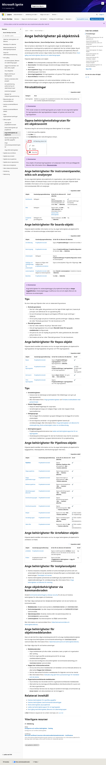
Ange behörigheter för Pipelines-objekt (92, 54)
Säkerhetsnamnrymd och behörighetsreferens (64, 642)
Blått (31, 30)
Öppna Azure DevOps (97, 19)
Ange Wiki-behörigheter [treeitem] (11, 150)
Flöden (27, 557)
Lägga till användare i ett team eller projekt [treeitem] (12, 67)
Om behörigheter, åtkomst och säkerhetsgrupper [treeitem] (12, 61)
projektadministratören (41, 266)
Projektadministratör (41, 242)
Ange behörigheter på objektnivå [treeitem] (11, 134)
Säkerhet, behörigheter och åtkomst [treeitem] (11, 40)
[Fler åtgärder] (79, 30)
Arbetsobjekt (29, 256)
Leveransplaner (30, 271)
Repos (27, 360)
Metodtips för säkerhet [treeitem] (9, 44)
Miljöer (27, 513)
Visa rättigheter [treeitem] (9, 71)
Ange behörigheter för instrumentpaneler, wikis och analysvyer (94, 42)
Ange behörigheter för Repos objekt (94, 50)
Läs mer (61, 713)
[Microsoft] (3, 14)
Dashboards (29, 199)
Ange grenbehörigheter (51, 400)
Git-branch (28, 375)
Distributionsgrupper (31, 497)
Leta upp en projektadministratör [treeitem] (10, 123)
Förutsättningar (90, 34)
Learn (26, 30)
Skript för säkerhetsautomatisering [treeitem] (10, 53)
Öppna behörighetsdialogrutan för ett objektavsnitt (94, 37)
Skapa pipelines (30, 471)
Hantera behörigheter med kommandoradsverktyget (44, 702)
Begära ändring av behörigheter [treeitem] (10, 75)
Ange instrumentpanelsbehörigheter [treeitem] (12, 145)
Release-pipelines (30, 484)
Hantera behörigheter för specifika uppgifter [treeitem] (12, 139)
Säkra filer (28, 524)
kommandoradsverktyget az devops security (44, 595)
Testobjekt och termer (45, 575)
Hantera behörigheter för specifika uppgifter (42, 700)
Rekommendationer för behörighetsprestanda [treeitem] (9, 48)
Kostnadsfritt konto (82, 19)
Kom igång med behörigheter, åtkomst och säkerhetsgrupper (47, 709)
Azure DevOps (39, 30)
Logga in (101, 14)
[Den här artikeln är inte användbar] (88, 77)
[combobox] (11, 32)
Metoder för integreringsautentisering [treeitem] (12, 95)
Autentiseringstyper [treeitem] (10, 91)
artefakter (28, 551)
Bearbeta (28, 276)
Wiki (27, 207)
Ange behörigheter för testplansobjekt (92, 61)
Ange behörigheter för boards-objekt (94, 47)
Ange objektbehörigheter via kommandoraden (94, 65)
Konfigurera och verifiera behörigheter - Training (39, 728)
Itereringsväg (29, 249)
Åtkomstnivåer (52, 165)
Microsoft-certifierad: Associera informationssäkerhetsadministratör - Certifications (49, 735)
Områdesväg (29, 242)
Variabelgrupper (30, 517)
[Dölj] (20, 29)
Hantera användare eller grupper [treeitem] (11, 80)
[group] (53, 259)
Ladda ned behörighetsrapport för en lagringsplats (44, 707)
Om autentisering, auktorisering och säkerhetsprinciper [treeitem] (10, 86)
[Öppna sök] (97, 14)
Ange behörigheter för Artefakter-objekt (92, 58)
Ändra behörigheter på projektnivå (39, 705)
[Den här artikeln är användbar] (86, 77)
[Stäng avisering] (102, 3)
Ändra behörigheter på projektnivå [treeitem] (11, 128)
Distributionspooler (31, 506)
